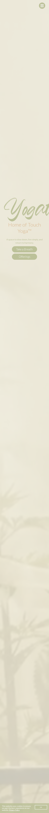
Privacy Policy (14, 810)
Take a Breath (24, 249)
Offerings (24, 256)
